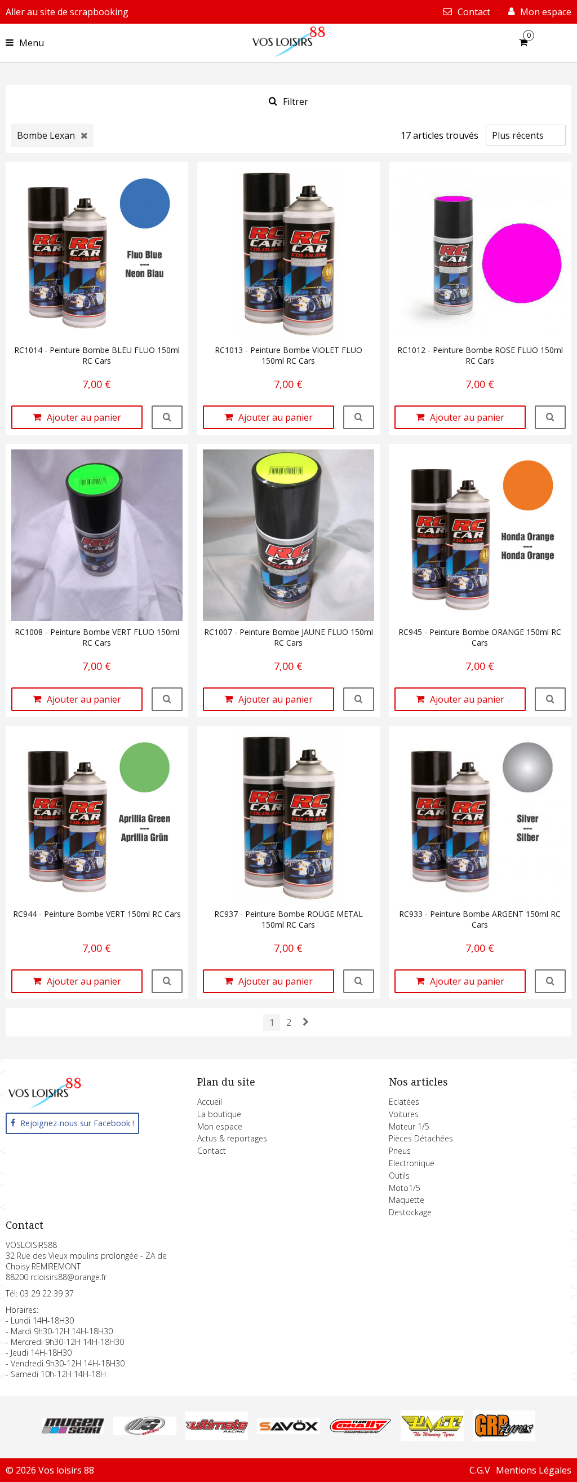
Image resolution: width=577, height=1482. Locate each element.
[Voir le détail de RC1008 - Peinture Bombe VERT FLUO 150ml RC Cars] (167, 699)
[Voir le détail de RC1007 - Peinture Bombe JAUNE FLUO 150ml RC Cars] (358, 699)
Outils (399, 1175)
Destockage (410, 1212)
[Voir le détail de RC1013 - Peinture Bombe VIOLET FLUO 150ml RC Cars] (358, 417)
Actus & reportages (232, 1138)
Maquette (406, 1199)
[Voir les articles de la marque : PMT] (432, 1438)
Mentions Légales (533, 1470)
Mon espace (219, 1126)
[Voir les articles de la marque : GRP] (504, 1438)
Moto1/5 (404, 1188)
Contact (211, 1150)
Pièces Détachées (421, 1138)
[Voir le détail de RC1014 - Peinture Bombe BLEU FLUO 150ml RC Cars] (167, 417)
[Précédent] (305, 1021)
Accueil (209, 1101)
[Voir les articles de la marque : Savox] (288, 1430)
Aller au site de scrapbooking (67, 12)
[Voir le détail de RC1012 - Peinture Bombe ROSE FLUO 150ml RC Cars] (550, 417)
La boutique (219, 1114)
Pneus (400, 1150)
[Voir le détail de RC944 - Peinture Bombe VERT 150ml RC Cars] (167, 981)
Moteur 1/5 (409, 1126)
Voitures (404, 1114)
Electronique (411, 1163)
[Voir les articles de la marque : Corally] (360, 1430)
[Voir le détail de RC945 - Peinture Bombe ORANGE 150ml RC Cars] (550, 699)
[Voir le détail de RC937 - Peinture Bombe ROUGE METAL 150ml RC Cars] (358, 981)
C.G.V (479, 1470)
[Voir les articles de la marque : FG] (144, 1432)
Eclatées (404, 1101)
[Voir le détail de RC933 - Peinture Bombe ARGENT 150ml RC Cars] (550, 981)
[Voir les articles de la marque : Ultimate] (216, 1437)
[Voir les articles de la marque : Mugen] (73, 1430)
